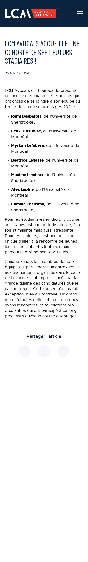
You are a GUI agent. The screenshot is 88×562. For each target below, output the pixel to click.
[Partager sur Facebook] (44, 351)
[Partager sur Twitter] (63, 351)
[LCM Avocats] (30, 13)
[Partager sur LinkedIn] (24, 351)
